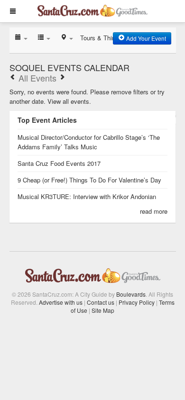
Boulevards (131, 294)
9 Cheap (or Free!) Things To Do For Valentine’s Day (89, 179)
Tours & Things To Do (110, 37)
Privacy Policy (137, 302)
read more (153, 211)
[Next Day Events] (62, 78)
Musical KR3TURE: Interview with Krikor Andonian (87, 196)
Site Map (103, 310)
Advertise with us (61, 302)
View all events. (69, 101)
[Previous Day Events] (12, 78)
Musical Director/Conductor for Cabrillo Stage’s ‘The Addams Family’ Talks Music (89, 142)
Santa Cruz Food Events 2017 (59, 163)
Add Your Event (145, 38)
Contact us (100, 302)
